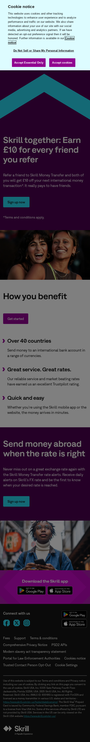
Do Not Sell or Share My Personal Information (43, 50)
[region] (45, 35)
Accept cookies (62, 62)
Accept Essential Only (28, 62)
